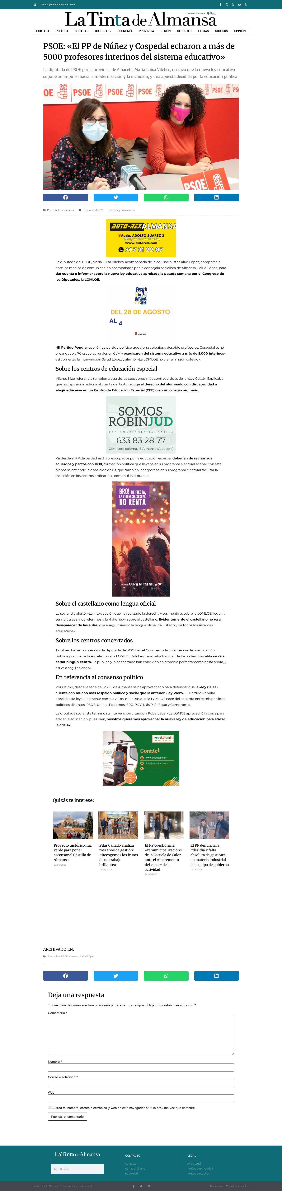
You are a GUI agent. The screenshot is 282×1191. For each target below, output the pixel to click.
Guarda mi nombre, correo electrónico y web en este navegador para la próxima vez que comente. (123, 1107)
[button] (65, 197)
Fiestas (203, 31)
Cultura (101, 31)
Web (51, 1092)
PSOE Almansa (70, 956)
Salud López (87, 956)
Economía (125, 31)
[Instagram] (226, 4)
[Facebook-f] (220, 4)
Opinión (240, 31)
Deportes (184, 31)
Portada (42, 31)
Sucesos (221, 31)
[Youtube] (239, 4)
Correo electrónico (63, 1077)
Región (166, 31)
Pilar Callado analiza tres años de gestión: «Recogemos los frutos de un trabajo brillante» (118, 855)
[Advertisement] (141, 908)
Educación (54, 956)
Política (62, 31)
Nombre (55, 1061)
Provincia (146, 31)
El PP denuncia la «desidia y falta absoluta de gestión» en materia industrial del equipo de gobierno (209, 855)
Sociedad (81, 31)
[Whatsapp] (245, 4)
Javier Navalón (240, 1186)
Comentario (58, 1012)
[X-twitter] (233, 4)
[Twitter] (140, 1186)
